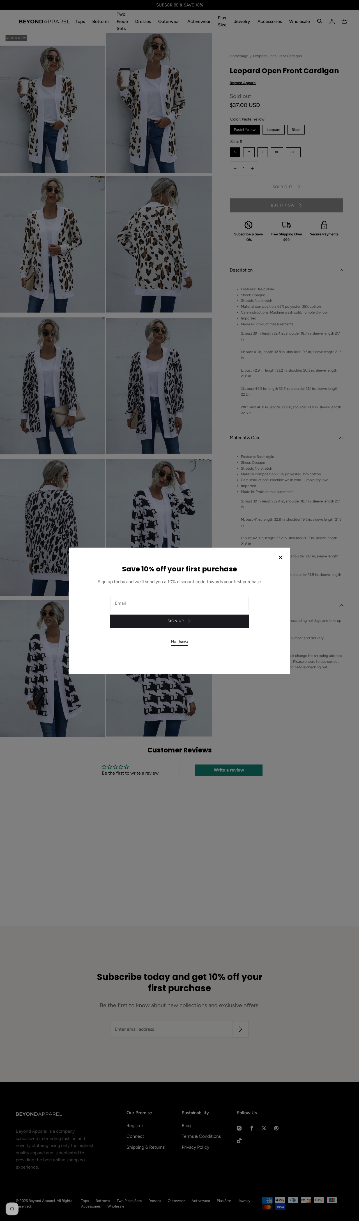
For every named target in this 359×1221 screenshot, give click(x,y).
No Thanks (179, 641)
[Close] (280, 558)
